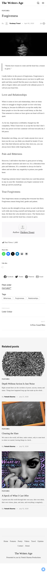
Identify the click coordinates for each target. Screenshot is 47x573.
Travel (33, 541)
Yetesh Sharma (9, 397)
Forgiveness (19, 298)
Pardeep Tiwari (15, 23)
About (27, 546)
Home (6, 541)
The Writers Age (12, 3)
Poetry (20, 541)
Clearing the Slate (10, 433)
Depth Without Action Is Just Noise (18, 383)
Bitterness (7, 298)
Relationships (33, 298)
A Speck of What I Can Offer (15, 495)
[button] (43, 3)
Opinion (40, 541)
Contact (20, 546)
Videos (26, 541)
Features (5, 11)
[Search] (38, 3)
